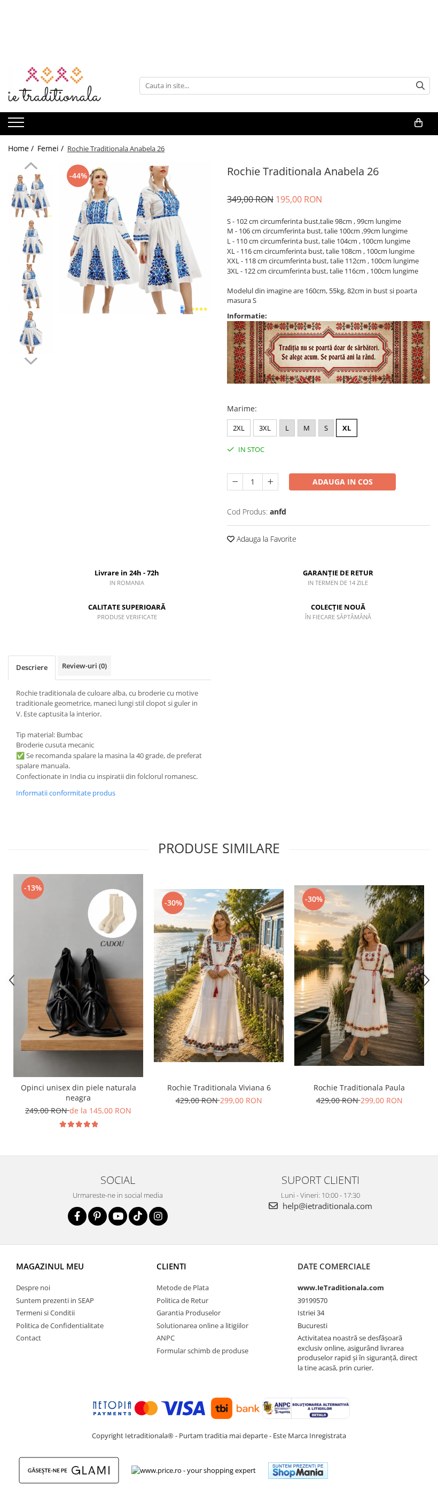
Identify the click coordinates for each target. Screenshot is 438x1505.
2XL (239, 428)
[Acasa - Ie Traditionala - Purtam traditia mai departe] (61, 85)
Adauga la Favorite (265, 539)
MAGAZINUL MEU (50, 1266)
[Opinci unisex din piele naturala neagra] (78, 975)
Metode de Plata (183, 1287)
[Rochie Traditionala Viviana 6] (219, 975)
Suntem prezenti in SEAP (55, 1300)
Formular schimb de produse (202, 1350)
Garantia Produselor (189, 1312)
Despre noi (33, 1287)
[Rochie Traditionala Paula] (359, 975)
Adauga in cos (342, 482)
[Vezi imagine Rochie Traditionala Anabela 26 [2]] (31, 286)
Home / (22, 148)
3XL (265, 428)
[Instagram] (158, 1216)
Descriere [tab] (32, 667)
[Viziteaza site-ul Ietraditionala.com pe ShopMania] (298, 1470)
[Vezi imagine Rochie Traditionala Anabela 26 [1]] (31, 241)
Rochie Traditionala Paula (359, 1087)
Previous (31, 167)
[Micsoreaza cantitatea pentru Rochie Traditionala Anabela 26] (235, 481)
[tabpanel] (135, 238)
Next (31, 359)
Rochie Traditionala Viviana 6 (219, 1087)
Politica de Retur (182, 1300)
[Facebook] (77, 1216)
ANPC (166, 1338)
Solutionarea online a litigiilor (202, 1325)
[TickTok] (138, 1216)
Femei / (51, 148)
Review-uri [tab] (84, 665)
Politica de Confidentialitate (60, 1325)
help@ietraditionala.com (326, 1205)
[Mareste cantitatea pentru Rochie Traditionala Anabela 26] (270, 481)
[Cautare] (420, 86)
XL (346, 428)
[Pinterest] (97, 1216)
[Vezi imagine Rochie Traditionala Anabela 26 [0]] (31, 195)
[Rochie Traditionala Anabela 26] (135, 238)
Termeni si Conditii (45, 1312)
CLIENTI (171, 1266)
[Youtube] (117, 1216)
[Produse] (17, 126)
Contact (28, 1338)
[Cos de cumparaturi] (418, 123)
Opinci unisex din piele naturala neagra (78, 1092)
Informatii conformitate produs (65, 793)
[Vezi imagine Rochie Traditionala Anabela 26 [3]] (31, 331)
